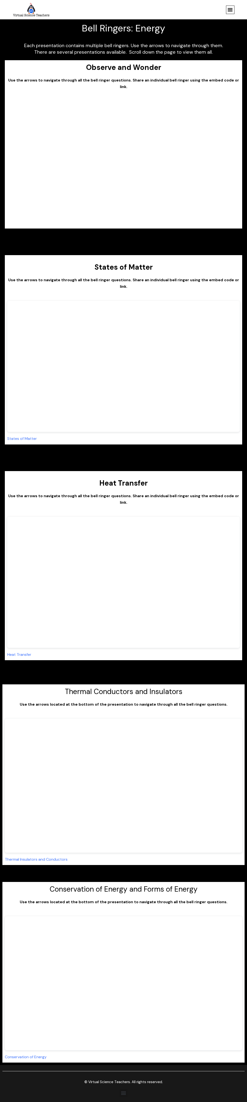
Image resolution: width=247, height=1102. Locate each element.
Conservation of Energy (26, 1056)
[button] (230, 10)
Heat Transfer (19, 654)
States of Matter (22, 438)
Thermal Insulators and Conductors (36, 859)
